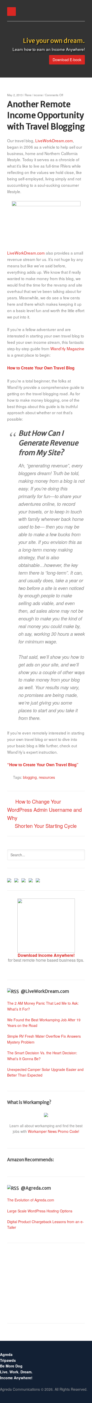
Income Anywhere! (16, 1377)
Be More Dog (11, 1365)
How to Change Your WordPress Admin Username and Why (44, 809)
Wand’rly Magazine (67, 348)
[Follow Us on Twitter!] (16, 879)
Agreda (6, 1354)
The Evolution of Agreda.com (30, 1199)
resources (47, 777)
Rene (28, 95)
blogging (30, 777)
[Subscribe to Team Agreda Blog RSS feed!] (31, 879)
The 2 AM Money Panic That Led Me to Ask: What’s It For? (43, 1006)
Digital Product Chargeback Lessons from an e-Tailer (45, 1224)
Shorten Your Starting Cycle (46, 825)
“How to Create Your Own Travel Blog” (42, 765)
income (38, 95)
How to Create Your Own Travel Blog (40, 368)
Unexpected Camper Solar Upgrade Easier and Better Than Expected (45, 1072)
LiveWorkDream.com (54, 140)
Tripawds (8, 1360)
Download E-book (67, 59)
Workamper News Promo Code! (53, 1131)
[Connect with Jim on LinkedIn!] (23, 879)
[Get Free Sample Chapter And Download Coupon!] (46, 950)
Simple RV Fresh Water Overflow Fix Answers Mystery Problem (44, 1039)
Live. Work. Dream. (16, 1371)
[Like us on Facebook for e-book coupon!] (9, 879)
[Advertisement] (46, 1283)
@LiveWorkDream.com (45, 991)
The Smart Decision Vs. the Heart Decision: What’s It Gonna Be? (42, 1055)
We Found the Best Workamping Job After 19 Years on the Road (43, 1022)
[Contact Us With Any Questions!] (38, 879)
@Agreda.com (36, 1188)
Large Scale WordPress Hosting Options (39, 1210)
